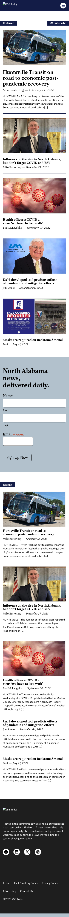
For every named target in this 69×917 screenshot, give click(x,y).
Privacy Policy (50, 883)
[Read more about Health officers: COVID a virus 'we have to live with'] (34, 195)
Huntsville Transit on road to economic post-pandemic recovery (31, 78)
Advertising (9, 890)
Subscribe (59, 23)
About (6, 883)
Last (5, 425)
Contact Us (26, 890)
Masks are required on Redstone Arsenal (33, 340)
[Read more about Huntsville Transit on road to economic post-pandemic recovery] (34, 47)
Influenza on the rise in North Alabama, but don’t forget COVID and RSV (32, 161)
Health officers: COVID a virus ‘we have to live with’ (23, 221)
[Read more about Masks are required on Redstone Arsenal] (34, 316)
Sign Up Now (17, 457)
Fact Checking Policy (26, 883)
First (5, 410)
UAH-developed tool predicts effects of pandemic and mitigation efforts (30, 281)
